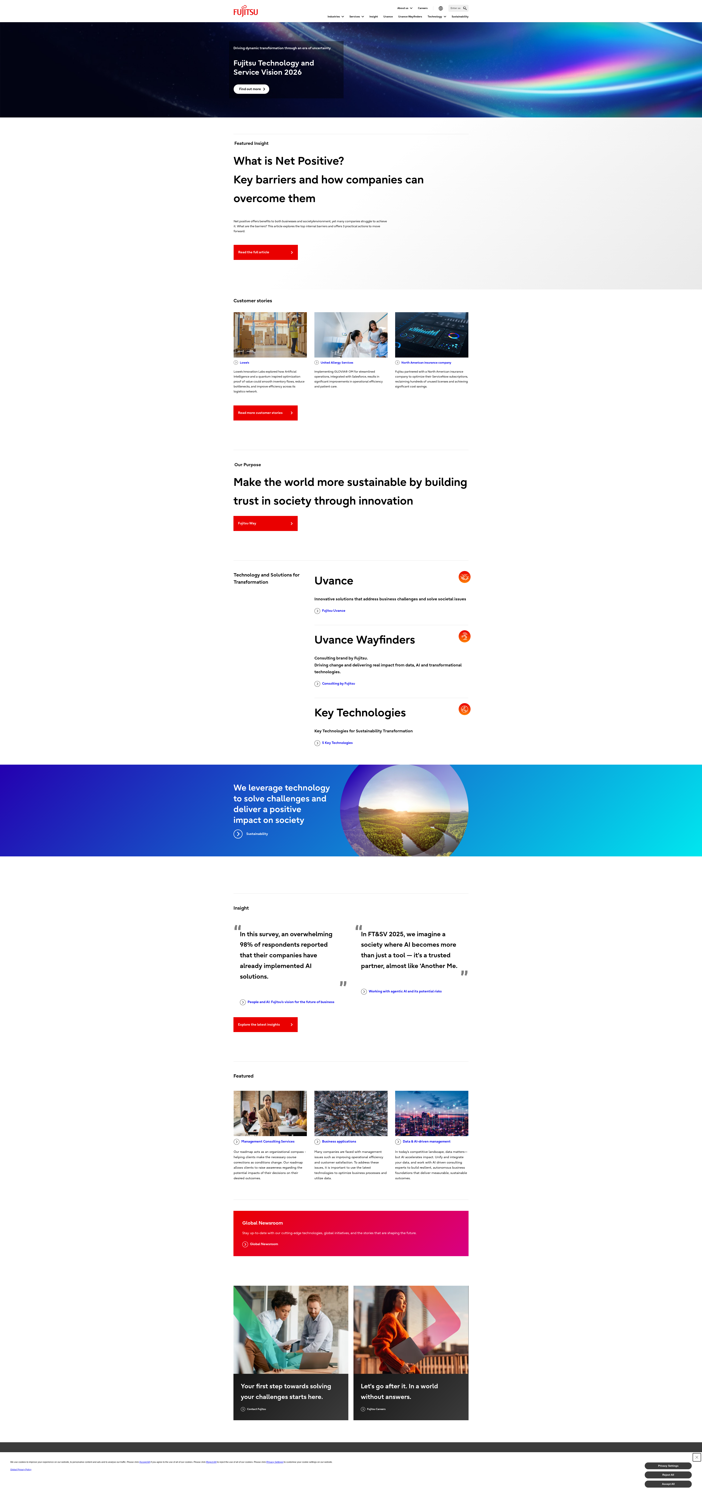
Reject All (668, 1474)
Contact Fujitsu (256, 1409)
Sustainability (460, 16)
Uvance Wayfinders (410, 16)
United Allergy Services (337, 362)
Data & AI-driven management (427, 1141)
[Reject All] (211, 1462)
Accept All (668, 1483)
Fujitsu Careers (376, 1409)
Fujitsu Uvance (333, 611)
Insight (373, 16)
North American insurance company (426, 362)
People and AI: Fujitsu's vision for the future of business (291, 1002)
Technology (435, 16)
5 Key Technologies (337, 743)
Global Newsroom (264, 1244)
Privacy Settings (668, 1465)
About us (402, 8)
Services (354, 16)
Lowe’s (244, 362)
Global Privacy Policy (20, 1469)
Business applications (339, 1141)
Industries (334, 16)
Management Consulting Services (268, 1141)
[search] (465, 8)
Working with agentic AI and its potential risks (405, 991)
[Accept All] (144, 1462)
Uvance (388, 16)
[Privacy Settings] (274, 1462)
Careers (423, 8)
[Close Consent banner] (697, 1457)
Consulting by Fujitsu (338, 684)
